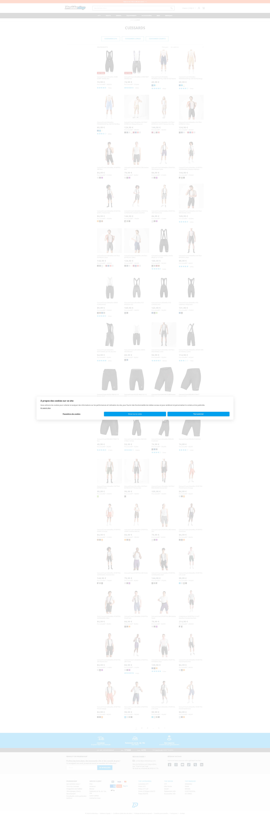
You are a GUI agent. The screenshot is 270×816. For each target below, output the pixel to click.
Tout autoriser (198, 414)
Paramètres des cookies (71, 414)
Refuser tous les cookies (135, 414)
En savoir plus (45, 408)
